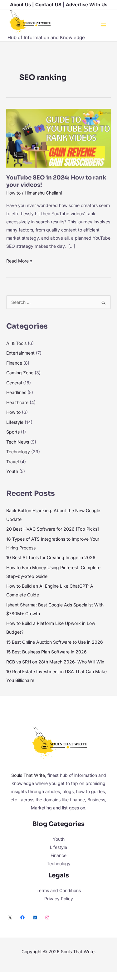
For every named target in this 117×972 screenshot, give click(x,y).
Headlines (16, 392)
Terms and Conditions (59, 890)
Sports (13, 431)
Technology (18, 451)
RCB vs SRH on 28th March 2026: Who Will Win (55, 661)
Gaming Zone (19, 372)
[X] (9, 917)
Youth (12, 471)
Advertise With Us (86, 5)
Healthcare (17, 402)
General (14, 382)
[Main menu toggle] (103, 25)
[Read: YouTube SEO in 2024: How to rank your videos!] (58, 137)
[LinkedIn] (34, 917)
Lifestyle (14, 422)
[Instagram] (47, 917)
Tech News (17, 441)
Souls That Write (28, 775)
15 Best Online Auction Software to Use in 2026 (54, 642)
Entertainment (20, 353)
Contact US (48, 5)
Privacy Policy (58, 898)
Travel (12, 461)
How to (13, 192)
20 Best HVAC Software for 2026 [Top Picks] (52, 529)
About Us (20, 5)
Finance (14, 363)
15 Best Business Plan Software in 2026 (46, 651)
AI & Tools (16, 343)
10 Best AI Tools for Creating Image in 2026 (50, 557)
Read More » (19, 260)
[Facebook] (22, 917)
